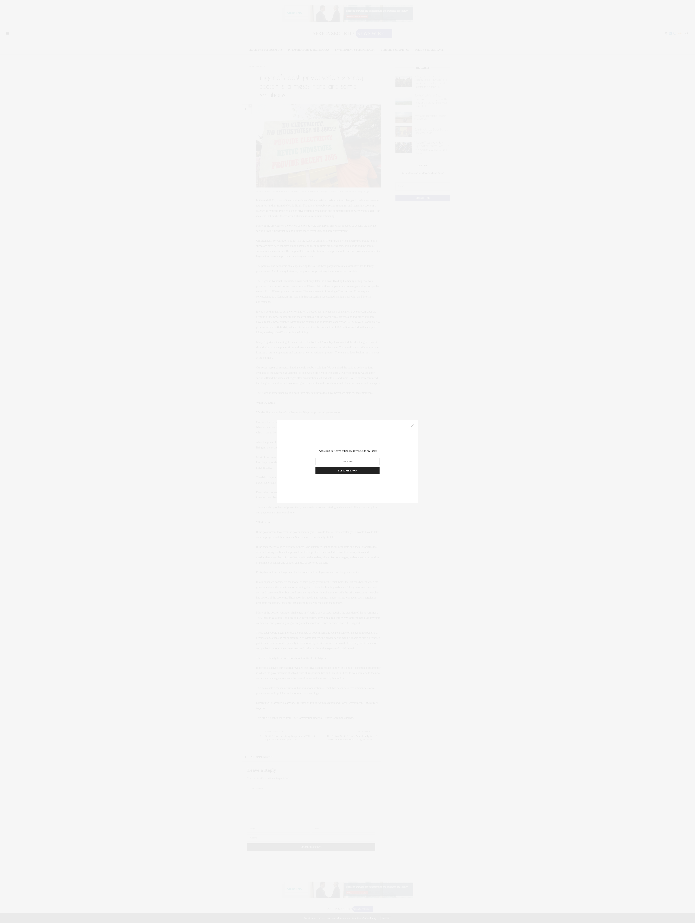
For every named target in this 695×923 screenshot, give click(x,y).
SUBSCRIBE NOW (347, 470)
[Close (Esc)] (412, 425)
